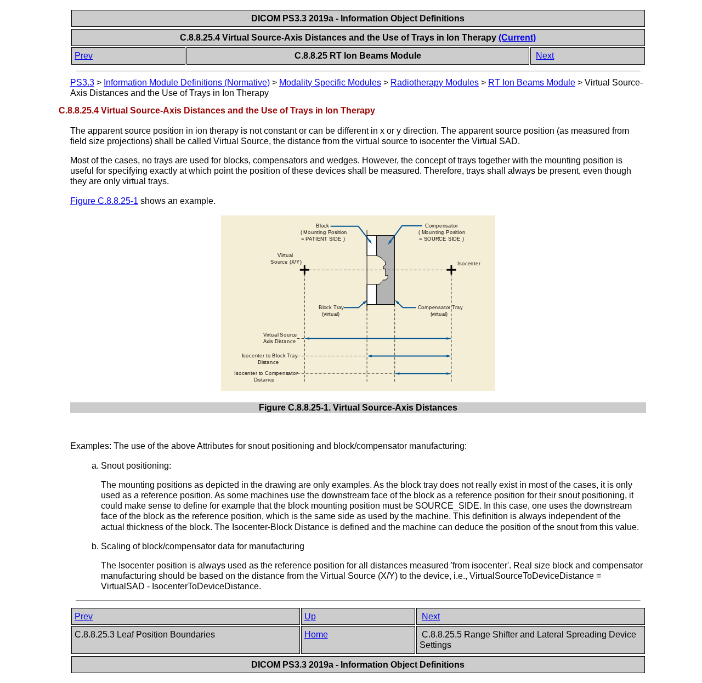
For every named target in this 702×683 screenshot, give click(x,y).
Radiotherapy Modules (434, 82)
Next (545, 55)
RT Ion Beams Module (531, 82)
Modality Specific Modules (330, 82)
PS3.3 (82, 82)
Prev (84, 55)
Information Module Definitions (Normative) (187, 82)
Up (310, 616)
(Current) (517, 37)
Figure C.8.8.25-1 (104, 201)
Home (316, 634)
